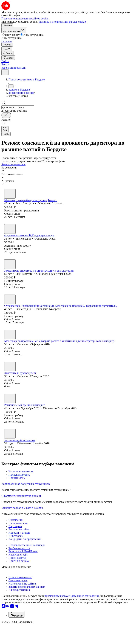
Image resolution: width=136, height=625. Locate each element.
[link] (7, 53)
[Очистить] (6, 115)
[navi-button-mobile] (4, 72)
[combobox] (17, 107)
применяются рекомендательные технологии (71, 595)
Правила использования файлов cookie (62, 21)
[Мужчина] (10, 194)
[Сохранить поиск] (4, 129)
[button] (5, 61)
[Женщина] (10, 334)
